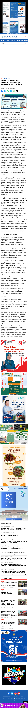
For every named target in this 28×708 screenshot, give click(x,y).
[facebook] (9, 694)
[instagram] (15, 694)
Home (2, 40)
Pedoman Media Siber (7, 698)
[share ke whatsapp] (8, 91)
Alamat (21, 696)
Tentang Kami (6, 696)
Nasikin (3, 86)
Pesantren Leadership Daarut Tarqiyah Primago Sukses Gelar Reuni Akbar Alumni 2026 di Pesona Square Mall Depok (9, 623)
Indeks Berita (13, 700)
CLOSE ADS (23, 1)
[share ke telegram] (11, 91)
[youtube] (18, 694)
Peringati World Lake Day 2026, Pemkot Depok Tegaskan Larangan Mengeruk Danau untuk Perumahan (8, 603)
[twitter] (12, 694)
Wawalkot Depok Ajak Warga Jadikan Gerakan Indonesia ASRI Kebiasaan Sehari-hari (9, 584)
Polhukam (20, 40)
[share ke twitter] (5, 91)
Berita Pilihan (7, 78)
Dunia (7, 40)
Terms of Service (20, 698)
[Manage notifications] (3, 705)
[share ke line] (14, 91)
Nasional (12, 40)
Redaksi (15, 696)
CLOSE (25, 702)
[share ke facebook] (2, 91)
